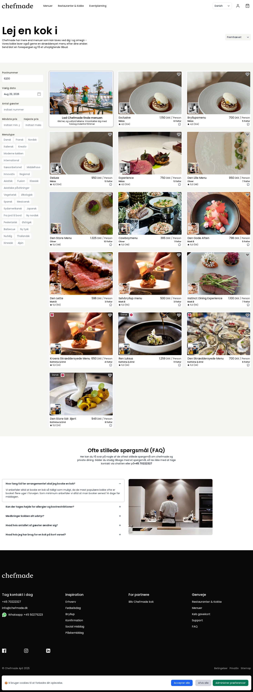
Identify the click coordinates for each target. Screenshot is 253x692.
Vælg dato (9, 88)
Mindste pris (9, 119)
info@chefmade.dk (15, 608)
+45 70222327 (143, 463)
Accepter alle (182, 683)
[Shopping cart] (247, 6)
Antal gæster (10, 103)
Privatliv (234, 668)
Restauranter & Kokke (71, 6)
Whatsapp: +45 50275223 (25, 615)
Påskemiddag (74, 633)
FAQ (195, 627)
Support (197, 620)
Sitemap (246, 668)
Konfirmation (74, 620)
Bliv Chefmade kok (141, 602)
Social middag (74, 627)
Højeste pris (31, 119)
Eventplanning (97, 6)
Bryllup (70, 614)
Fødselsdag (73, 608)
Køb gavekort (201, 614)
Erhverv (70, 602)
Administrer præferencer (230, 683)
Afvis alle (203, 683)
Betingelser (221, 668)
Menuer (47, 6)
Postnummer (10, 72)
